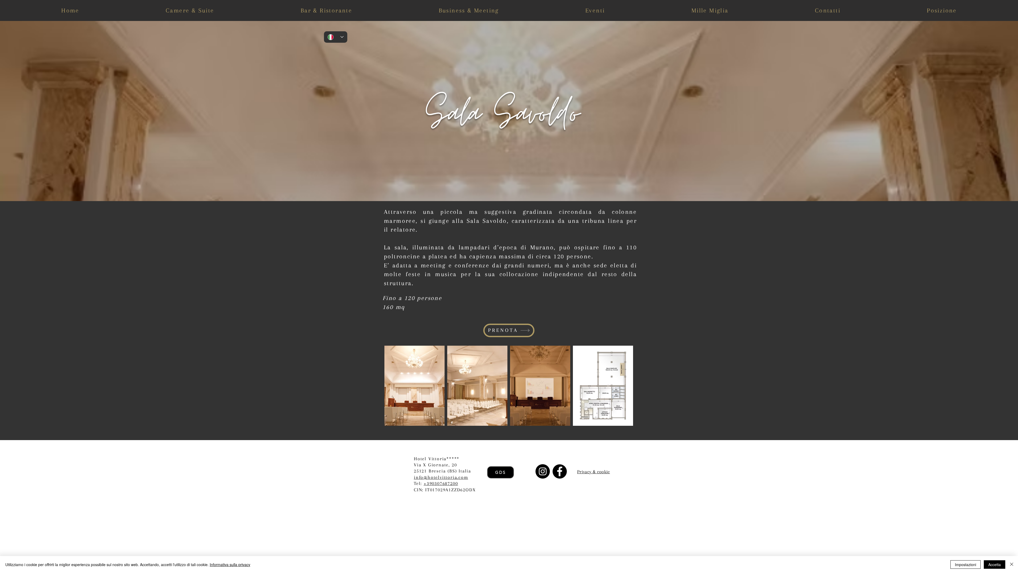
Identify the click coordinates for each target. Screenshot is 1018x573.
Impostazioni (965, 564)
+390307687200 (441, 483)
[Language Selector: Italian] (335, 37)
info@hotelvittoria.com (441, 477)
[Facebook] (559, 471)
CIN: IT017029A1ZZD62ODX (445, 489)
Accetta (994, 564)
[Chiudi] (1011, 564)
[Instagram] (543, 471)
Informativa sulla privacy (230, 564)
